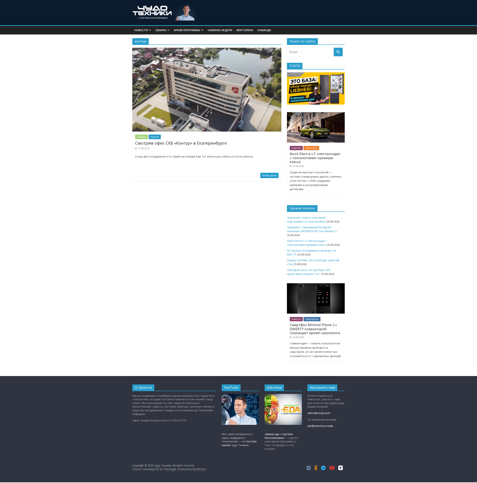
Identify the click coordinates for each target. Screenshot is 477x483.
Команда (264, 30)
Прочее (155, 136)
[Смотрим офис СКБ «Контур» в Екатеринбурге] (206, 50)
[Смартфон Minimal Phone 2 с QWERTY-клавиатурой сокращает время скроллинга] (316, 285)
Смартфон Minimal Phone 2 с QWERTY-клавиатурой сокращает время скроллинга (315, 329)
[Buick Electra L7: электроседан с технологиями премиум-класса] (316, 114)
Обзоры (160, 30)
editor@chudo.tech (318, 413)
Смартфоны (312, 319)
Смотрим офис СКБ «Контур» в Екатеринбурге (181, 143)
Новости (141, 30)
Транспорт (311, 148)
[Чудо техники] (165, 6)
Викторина (245, 30)
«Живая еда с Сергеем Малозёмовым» (279, 436)
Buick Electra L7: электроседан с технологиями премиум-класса (315, 157)
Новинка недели (220, 30)
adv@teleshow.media (320, 426)
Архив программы (187, 30)
